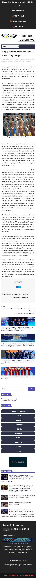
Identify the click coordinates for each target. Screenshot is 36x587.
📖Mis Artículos (18, 11)
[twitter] (19, 6)
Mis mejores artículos (19, 560)
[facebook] (16, 6)
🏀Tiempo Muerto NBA (18, 21)
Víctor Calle (29, 575)
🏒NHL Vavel (18, 27)
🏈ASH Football (18, 16)
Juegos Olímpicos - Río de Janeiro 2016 (14, 61)
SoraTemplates (13, 575)
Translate (13, 400)
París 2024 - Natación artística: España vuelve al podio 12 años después (17, 377)
